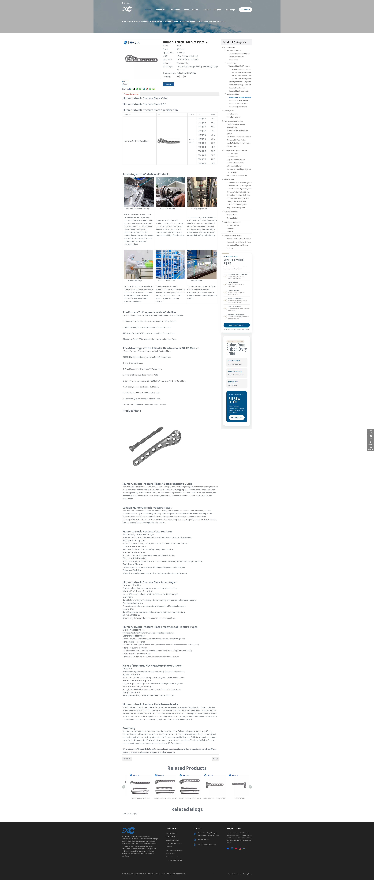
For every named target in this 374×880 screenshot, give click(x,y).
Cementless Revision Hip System (238, 195)
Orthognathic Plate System (236, 140)
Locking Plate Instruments (239, 91)
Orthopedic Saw (232, 218)
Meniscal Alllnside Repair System (239, 169)
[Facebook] (228, 848)
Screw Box (230, 228)
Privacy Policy (247, 874)
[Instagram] (240, 848)
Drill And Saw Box (233, 225)
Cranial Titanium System (236, 124)
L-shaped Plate (162, 798)
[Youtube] (236, 848)
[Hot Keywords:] (251, 2)
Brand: (165, 49)
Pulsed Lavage (232, 172)
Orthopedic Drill (232, 215)
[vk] (244, 848)
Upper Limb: (168, 52)
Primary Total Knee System (236, 201)
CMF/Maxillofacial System (233, 121)
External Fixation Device (232, 236)
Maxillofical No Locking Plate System (237, 132)
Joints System (229, 179)
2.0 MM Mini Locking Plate (241, 72)
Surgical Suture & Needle (236, 160)
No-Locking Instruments (238, 107)
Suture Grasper (232, 153)
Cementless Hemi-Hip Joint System (239, 183)
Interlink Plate (232, 127)
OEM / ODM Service (234, 306)
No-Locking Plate (233, 94)
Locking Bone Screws (237, 88)
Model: (165, 45)
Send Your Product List (236, 325)
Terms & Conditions (234, 874)
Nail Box (230, 231)
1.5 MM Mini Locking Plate (241, 69)
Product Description (131, 94)
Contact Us (245, 10)
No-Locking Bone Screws (238, 103)
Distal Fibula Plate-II (187, 798)
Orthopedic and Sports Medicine (235, 150)
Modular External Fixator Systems (239, 242)
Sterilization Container (232, 222)
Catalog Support (233, 290)
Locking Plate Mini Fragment (239, 66)
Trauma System (229, 47)
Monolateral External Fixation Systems (237, 246)
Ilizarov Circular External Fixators (239, 239)
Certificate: (167, 59)
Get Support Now (237, 417)
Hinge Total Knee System (236, 207)
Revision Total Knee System (237, 204)
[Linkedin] (232, 848)
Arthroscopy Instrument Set (237, 175)
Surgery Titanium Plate (235, 163)
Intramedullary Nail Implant (239, 54)
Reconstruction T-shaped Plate (236, 798)
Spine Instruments (233, 117)
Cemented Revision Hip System (238, 198)
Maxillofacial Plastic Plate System (239, 143)
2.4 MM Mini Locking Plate (241, 75)
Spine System (229, 111)
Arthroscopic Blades (234, 166)
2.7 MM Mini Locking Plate (241, 78)
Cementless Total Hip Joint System (239, 189)
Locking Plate (231, 63)
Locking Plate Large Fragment (240, 85)
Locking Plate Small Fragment (240, 82)
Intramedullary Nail (234, 50)
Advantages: (168, 66)
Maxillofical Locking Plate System (239, 137)
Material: (166, 63)
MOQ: (165, 56)
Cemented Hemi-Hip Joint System (239, 186)
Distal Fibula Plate (211, 798)
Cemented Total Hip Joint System (238, 192)
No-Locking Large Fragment (239, 100)
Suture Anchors (232, 157)
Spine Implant (232, 114)
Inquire (168, 84)
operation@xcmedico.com (207, 844)
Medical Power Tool (231, 212)
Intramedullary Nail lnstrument (236, 58)
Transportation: (169, 73)
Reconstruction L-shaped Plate (137, 798)
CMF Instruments (233, 146)
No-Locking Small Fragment (240, 97)
